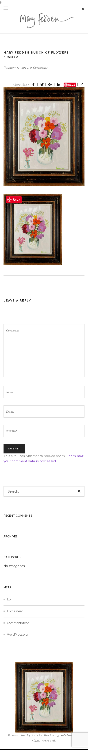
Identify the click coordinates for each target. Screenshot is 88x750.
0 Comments (39, 67)
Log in (11, 599)
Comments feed (18, 623)
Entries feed (15, 611)
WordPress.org (17, 634)
